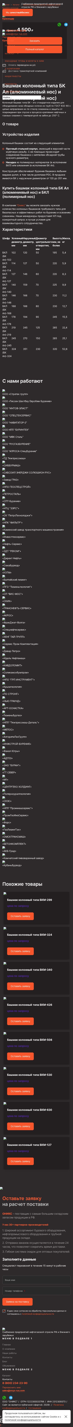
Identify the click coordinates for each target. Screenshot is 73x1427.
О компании (12, 68)
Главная (10, 46)
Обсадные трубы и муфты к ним (24, 61)
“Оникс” (21, 205)
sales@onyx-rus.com (16, 34)
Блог (4, 1361)
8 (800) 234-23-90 (16, 30)
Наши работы (13, 76)
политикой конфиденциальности (38, 1314)
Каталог (10, 53)
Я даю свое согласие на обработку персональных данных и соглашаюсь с (36, 1312)
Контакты (11, 84)
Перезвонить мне (11, 37)
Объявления (12, 91)
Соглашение (34, 1408)
